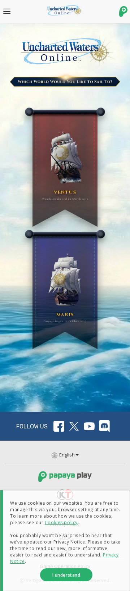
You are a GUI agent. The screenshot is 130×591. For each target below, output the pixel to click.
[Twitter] (74, 426)
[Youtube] (89, 426)
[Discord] (104, 426)
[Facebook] (58, 426)
